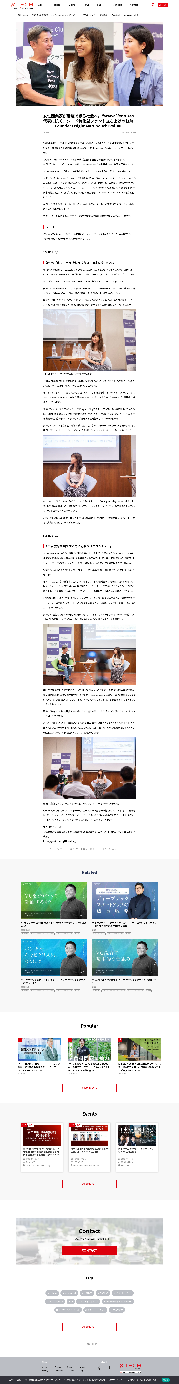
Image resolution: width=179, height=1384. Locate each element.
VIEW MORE (89, 1088)
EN (165, 5)
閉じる (166, 1380)
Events (72, 4)
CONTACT (89, 1250)
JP (160, 5)
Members (117, 4)
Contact (134, 4)
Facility (100, 4)
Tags (82, 1370)
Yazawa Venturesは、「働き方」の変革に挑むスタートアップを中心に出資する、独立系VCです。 (88, 234)
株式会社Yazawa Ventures (83, 164)
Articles (56, 4)
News (86, 4)
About (41, 4)
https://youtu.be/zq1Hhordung (59, 841)
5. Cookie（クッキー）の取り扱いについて (124, 1380)
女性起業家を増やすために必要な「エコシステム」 (68, 239)
